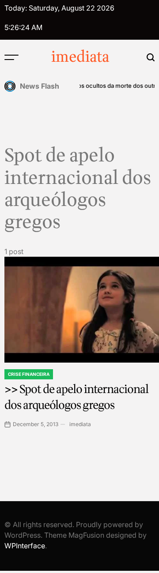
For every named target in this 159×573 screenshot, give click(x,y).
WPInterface (24, 545)
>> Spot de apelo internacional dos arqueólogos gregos (76, 397)
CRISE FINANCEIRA (28, 374)
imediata (80, 57)
